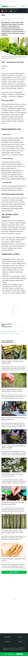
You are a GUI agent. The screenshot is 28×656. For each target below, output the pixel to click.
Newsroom (7, 641)
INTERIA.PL (5, 650)
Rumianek (4, 333)
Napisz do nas (8, 636)
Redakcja (20, 636)
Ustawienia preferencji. (8, 648)
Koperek (10, 331)
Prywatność (16, 648)
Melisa (16, 331)
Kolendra (3, 331)
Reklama (20, 641)
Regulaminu (22, 647)
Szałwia (11, 333)
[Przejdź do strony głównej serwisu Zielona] (12, 6)
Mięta (21, 331)
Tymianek (17, 333)
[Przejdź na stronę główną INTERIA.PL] (4, 6)
